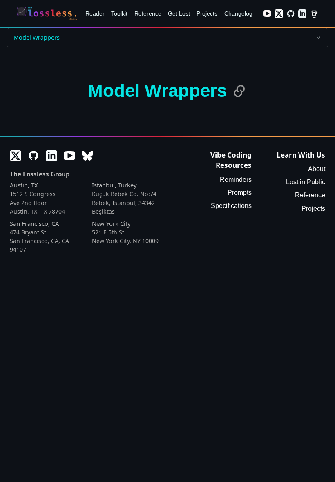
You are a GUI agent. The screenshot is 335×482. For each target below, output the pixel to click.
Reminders (236, 179)
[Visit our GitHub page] (290, 13)
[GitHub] (33, 155)
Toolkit (119, 13)
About (316, 168)
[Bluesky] (87, 155)
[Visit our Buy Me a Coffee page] (314, 13)
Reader (95, 13)
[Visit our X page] (279, 13)
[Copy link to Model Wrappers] (239, 91)
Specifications (231, 205)
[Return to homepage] (49, 13)
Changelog (238, 13)
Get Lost (179, 13)
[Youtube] (69, 155)
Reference (147, 13)
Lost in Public (305, 182)
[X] (15, 155)
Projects (207, 13)
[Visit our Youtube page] (267, 13)
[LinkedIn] (51, 155)
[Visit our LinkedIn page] (302, 13)
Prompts (240, 192)
